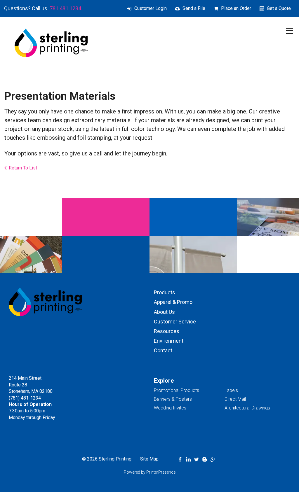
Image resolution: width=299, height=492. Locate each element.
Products (164, 292)
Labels (231, 390)
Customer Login (150, 8)
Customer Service (175, 321)
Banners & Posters (173, 399)
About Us (164, 312)
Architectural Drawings (247, 408)
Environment (168, 341)
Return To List (23, 168)
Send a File (193, 8)
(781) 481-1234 (25, 398)
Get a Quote (279, 8)
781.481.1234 (65, 8)
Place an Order (236, 8)
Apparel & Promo (173, 302)
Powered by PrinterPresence (149, 472)
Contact (163, 350)
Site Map (149, 459)
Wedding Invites (170, 408)
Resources (166, 331)
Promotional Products (176, 390)
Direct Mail (235, 399)
